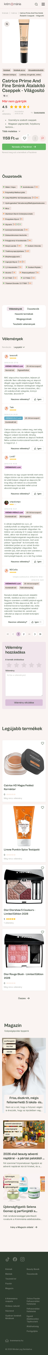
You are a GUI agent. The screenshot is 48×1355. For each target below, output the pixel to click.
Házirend (9, 1311)
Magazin (9, 1288)
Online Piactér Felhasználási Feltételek (33, 1301)
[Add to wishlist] (42, 743)
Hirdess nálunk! (12, 1306)
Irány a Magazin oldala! (21, 1227)
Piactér (8, 1283)
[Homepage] (12, 4)
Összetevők (32, 1274)
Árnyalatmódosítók (35, 70)
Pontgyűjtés (32, 1331)
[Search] (36, 4)
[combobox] (19, 347)
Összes (22, 998)
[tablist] (24, 316)
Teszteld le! (10, 1279)
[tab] (15, 309)
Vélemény (10, 671)
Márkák (8, 1274)
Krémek (5, 13)
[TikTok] (7, 1259)
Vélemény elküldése (24, 702)
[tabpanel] (24, 522)
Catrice (14, 13)
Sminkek (6, 70)
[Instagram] (22, 1259)
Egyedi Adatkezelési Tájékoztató (33, 1319)
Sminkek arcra (19, 70)
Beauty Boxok (33, 1269)
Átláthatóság (33, 1326)
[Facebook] (15, 1259)
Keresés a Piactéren (22, 146)
